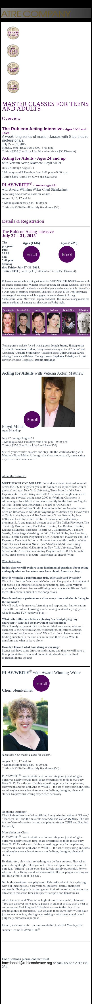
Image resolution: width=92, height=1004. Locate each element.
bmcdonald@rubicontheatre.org (27, 963)
